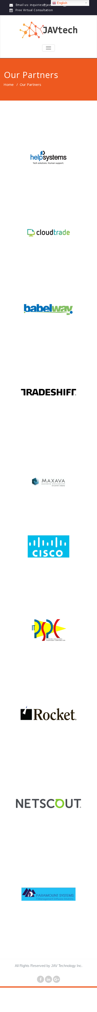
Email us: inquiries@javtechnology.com (45, 5)
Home (9, 84)
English (61, 3)
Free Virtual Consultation (34, 10)
